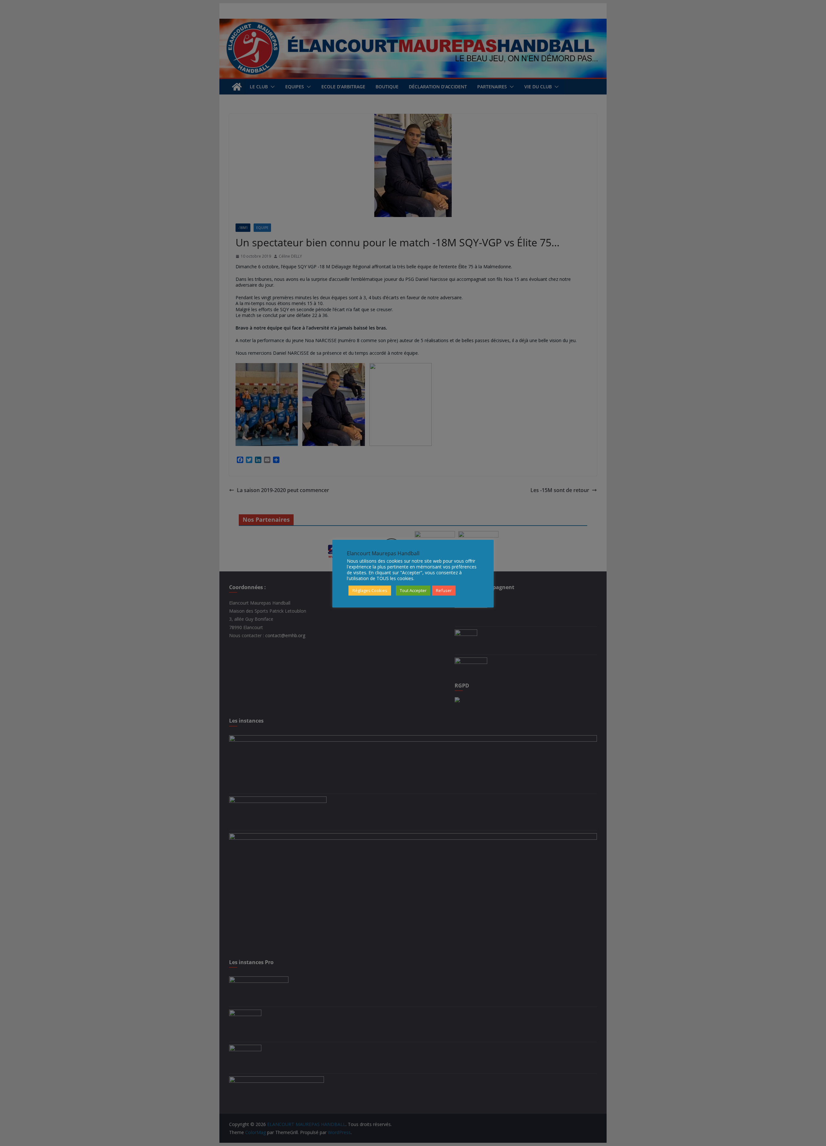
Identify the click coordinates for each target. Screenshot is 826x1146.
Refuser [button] (444, 590)
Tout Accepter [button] (413, 590)
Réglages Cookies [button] (369, 590)
